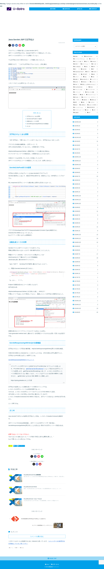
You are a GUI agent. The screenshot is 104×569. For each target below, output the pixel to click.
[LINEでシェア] (23, 45)
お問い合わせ (55, 564)
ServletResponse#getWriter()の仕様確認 (37, 123)
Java (11, 445)
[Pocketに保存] (20, 45)
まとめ (28, 126)
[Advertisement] (52, 22)
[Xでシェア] (9, 45)
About (47, 564)
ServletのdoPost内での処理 (34, 118)
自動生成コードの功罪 (33, 121)
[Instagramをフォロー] (37, 464)
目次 (34, 113)
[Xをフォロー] (34, 464)
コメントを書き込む (37, 536)
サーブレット (22, 445)
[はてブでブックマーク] (16, 45)
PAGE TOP (52, 558)
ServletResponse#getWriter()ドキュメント (21, 360)
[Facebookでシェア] (13, 45)
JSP (16, 445)
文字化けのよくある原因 (33, 116)
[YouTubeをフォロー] (40, 464)
